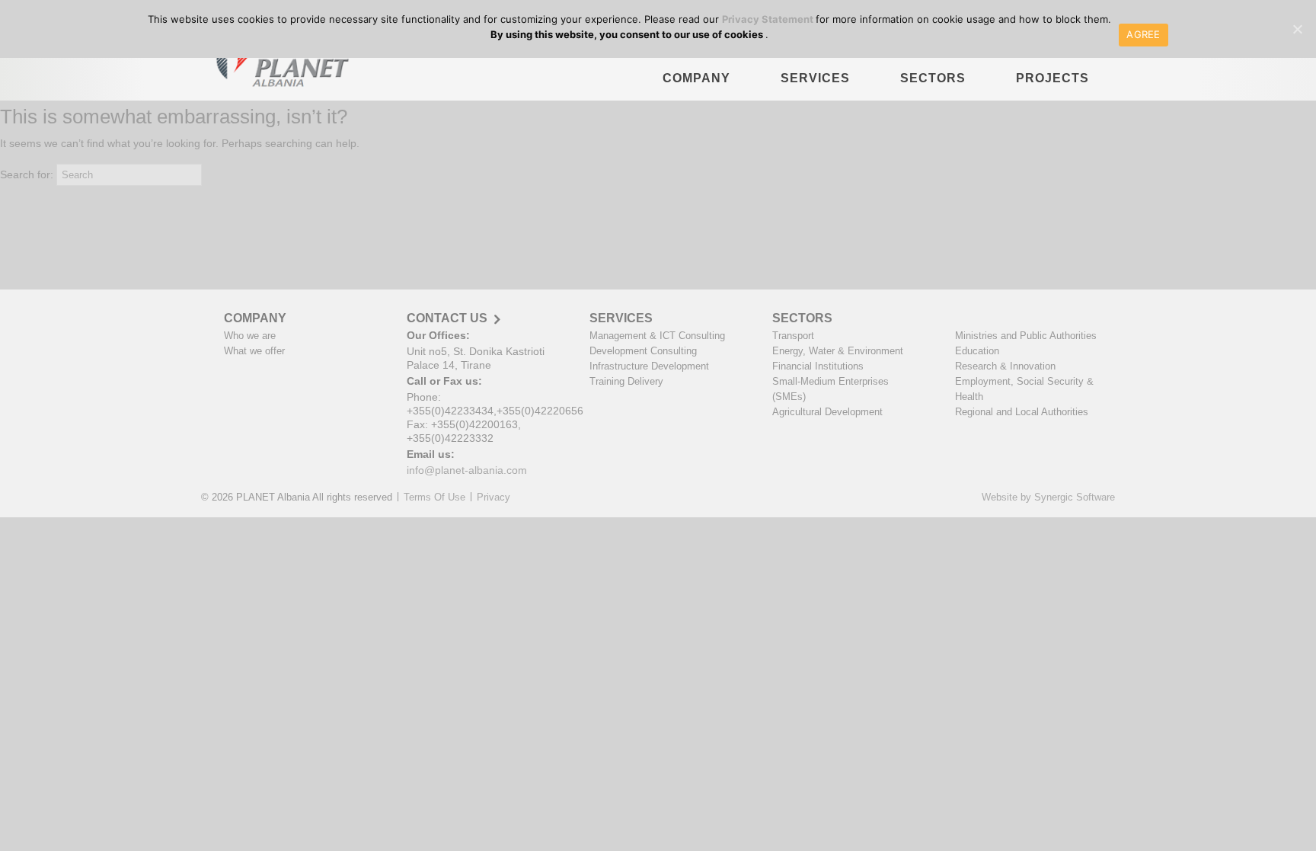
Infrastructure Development (649, 366)
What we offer (254, 351)
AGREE (1143, 34)
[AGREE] (1297, 29)
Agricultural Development (827, 412)
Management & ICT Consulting (657, 335)
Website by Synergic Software (1048, 497)
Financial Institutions (818, 366)
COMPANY (696, 78)
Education (977, 351)
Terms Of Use (434, 497)
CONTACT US (447, 318)
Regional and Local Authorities (1021, 412)
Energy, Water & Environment (837, 351)
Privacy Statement (769, 19)
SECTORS (933, 78)
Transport (793, 335)
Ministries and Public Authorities (1026, 335)
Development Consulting (643, 351)
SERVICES (815, 78)
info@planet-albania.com (467, 470)
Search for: (26, 174)
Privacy (493, 497)
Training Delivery (626, 381)
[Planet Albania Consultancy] (278, 65)
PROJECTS (1052, 78)
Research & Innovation (1005, 366)
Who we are (250, 335)
